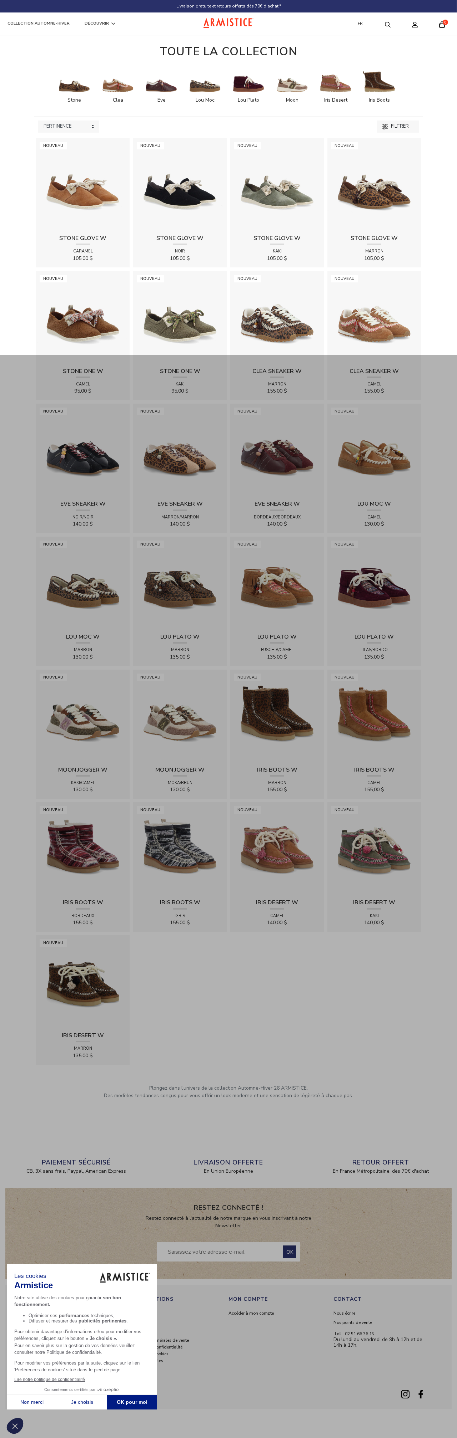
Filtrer (399, 126)
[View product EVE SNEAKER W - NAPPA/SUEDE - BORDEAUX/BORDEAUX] (277, 450)
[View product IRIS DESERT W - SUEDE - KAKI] (374, 848)
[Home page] (228, 23)
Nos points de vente (352, 1322)
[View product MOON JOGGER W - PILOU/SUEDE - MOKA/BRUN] (180, 715)
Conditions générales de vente (159, 1340)
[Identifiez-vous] (415, 24)
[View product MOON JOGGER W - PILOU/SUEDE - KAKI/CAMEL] (83, 715)
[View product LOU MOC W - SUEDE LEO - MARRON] (83, 582)
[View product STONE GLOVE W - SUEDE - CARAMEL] (83, 184)
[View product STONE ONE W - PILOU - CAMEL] (83, 317)
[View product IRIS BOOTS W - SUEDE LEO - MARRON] (277, 715)
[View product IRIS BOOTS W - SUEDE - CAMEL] (374, 715)
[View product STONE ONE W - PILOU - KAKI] (180, 317)
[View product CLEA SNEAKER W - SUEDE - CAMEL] (374, 317)
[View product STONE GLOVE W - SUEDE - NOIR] (180, 184)
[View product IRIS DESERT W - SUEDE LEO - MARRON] (83, 981)
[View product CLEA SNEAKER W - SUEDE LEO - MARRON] (277, 317)
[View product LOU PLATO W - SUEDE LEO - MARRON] (180, 582)
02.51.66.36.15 (359, 1334)
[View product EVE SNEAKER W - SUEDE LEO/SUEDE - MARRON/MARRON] (180, 450)
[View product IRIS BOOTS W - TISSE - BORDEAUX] (83, 848)
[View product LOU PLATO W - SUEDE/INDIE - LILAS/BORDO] (374, 582)
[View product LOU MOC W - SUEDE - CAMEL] (374, 450)
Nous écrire (344, 1313)
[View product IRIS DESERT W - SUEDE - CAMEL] (277, 848)
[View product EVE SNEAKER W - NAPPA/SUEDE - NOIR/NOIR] (83, 450)
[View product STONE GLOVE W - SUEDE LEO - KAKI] (277, 184)
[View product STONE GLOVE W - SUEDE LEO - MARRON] (374, 184)
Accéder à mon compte (251, 1313)
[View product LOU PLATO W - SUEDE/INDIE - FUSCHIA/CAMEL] (277, 582)
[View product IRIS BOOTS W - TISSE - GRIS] (180, 848)
